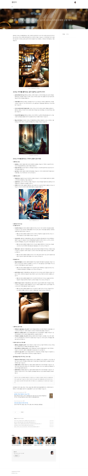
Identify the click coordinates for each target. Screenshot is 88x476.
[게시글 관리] (18, 412)
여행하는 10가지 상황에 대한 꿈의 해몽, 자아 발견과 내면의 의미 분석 (27, 423)
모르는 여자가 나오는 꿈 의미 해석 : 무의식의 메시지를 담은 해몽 (26, 426)
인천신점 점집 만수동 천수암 (21, 402)
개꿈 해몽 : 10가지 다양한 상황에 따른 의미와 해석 (23, 425)
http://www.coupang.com (19, 392)
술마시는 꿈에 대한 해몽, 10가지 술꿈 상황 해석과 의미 (24, 422)
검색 (73, 2)
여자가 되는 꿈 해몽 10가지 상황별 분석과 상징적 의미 (24, 420)
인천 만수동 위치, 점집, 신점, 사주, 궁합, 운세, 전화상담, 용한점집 (28, 404)
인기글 (67, 34)
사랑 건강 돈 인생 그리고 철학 (19, 453)
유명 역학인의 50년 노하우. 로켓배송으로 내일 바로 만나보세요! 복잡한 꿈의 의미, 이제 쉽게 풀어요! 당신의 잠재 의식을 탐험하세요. (30, 396)
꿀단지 (14, 2)
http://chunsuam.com (18, 401)
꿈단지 (15, 418)
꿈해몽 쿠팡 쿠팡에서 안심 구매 (21, 394)
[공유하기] (16, 412)
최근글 (64, 34)
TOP (75, 472)
